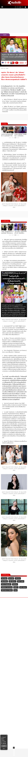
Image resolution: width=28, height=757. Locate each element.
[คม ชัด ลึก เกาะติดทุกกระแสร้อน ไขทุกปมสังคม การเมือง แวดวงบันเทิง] (14, 3)
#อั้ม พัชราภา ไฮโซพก (7, 590)
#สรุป (15, 590)
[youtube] (20, 7)
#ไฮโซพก (15, 584)
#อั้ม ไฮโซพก (23, 587)
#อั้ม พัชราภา (12, 581)
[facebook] (16, 7)
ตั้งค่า (4, 748)
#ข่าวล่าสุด (4, 578)
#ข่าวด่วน (17, 578)
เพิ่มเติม (4, 743)
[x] (18, 7)
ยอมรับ (4, 745)
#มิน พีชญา (4, 581)
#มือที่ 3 (16, 587)
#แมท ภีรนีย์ (21, 581)
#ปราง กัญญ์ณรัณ (6, 584)
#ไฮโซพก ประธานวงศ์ (7, 587)
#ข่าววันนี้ (11, 578)
